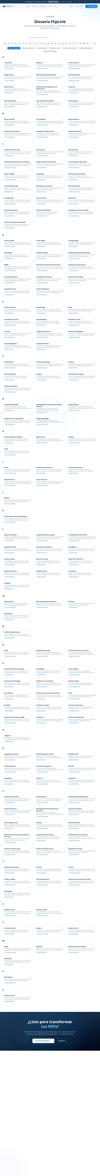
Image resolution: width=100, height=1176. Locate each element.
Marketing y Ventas (55, 48)
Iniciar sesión (79, 6)
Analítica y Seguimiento (85, 48)
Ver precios (61, 1041)
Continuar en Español (66, 1)
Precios (50, 6)
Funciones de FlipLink (28, 48)
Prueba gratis (90, 6)
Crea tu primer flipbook (42, 1041)
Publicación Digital (42, 48)
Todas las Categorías (14, 48)
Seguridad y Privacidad (50, 51)
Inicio (28, 6)
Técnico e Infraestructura (69, 48)
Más (55, 6)
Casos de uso (42, 6)
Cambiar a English (53, 1)
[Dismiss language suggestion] (74, 2)
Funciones (34, 6)
